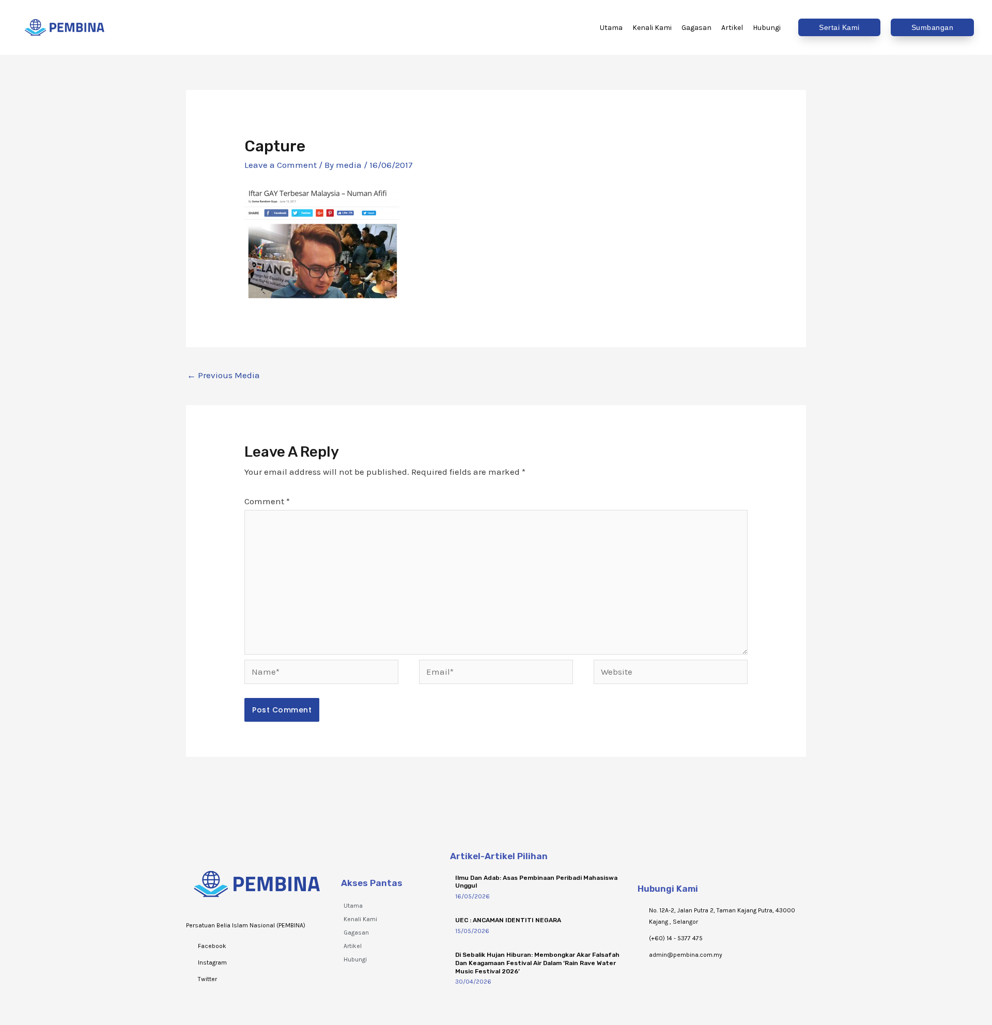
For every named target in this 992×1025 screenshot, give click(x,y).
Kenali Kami (360, 919)
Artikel (353, 946)
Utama (353, 905)
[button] (839, 27)
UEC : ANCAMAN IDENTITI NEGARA (508, 920)
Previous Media (223, 375)
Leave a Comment (280, 165)
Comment (267, 501)
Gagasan (356, 932)
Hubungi (355, 959)
